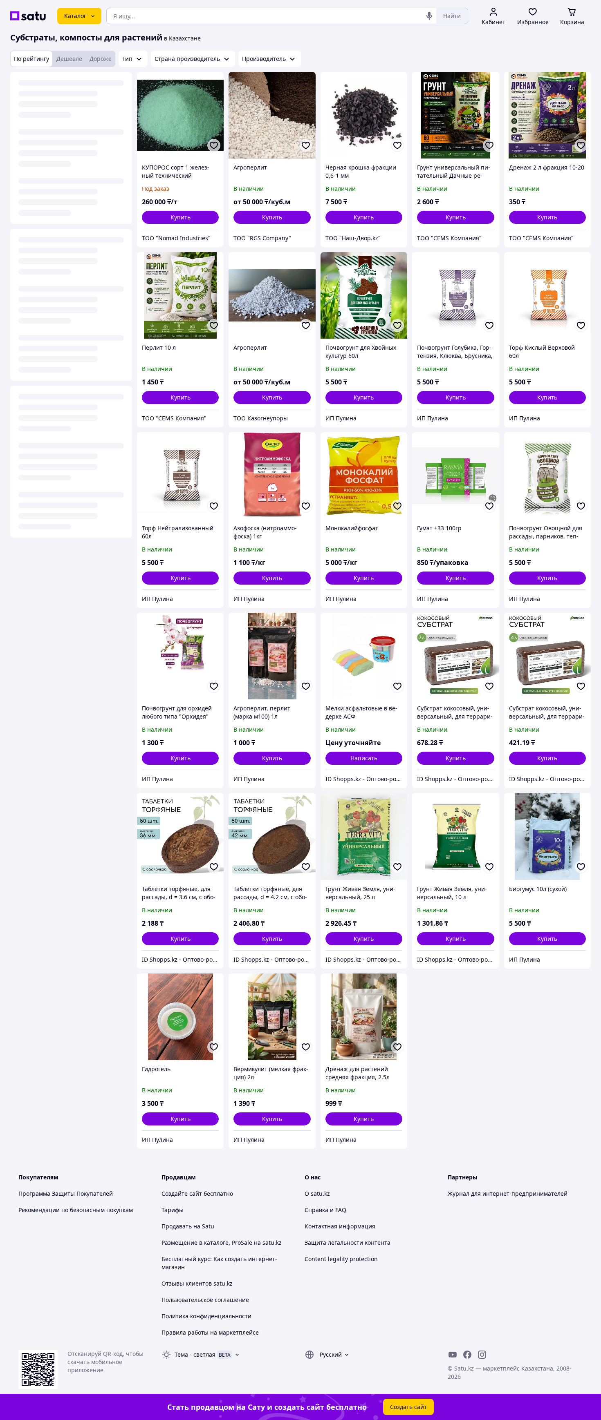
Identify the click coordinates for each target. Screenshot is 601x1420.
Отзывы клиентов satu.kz (197, 1283)
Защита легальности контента (347, 1242)
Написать (363, 758)
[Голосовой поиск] (429, 16)
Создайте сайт (181, 1193)
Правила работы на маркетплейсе (210, 1332)
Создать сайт (408, 1407)
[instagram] (482, 1355)
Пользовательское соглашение (205, 1300)
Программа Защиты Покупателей (65, 1193)
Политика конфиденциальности (206, 1316)
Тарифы (172, 1210)
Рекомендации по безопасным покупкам (75, 1210)
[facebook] (467, 1355)
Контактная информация (340, 1226)
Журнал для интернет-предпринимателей (507, 1193)
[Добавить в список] (213, 145)
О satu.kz (317, 1193)
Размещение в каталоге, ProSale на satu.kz (221, 1242)
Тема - (195, 1354)
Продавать (176, 1226)
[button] (180, 217)
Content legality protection (341, 1259)
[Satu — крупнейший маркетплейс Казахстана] (28, 16)
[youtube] (452, 1355)
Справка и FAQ (325, 1210)
